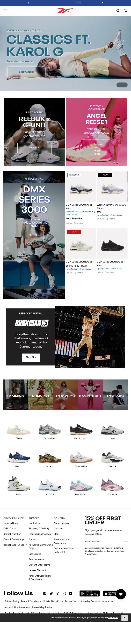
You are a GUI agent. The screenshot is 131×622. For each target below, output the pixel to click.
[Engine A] (112, 441)
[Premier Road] (50, 413)
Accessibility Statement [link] (17, 607)
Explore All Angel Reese (97, 135)
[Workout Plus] (81, 441)
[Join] (123, 541)
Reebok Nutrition (12, 534)
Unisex (69, 209)
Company (59, 518)
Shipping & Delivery (39, 528)
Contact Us (34, 523)
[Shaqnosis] (112, 469)
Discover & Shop (13, 518)
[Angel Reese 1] (81, 469)
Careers (58, 528)
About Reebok (61, 523)
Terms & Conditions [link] (31, 601)
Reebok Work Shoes (15, 545)
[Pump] (18, 469)
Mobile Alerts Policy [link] (53, 601)
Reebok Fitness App (13, 539)
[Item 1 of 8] (81, 172)
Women (100, 205)
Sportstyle (78, 209)
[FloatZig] (18, 441)
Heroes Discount (37, 570)
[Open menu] (5, 11)
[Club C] (18, 413)
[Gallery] (81, 172)
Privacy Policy (90, 554)
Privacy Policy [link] (12, 601)
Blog (56, 534)
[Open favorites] (121, 594)
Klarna (32, 539)
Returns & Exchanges (40, 534)
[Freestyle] (50, 441)
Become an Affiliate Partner (64, 550)
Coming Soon (10, 523)
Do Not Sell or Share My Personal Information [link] (89, 601)
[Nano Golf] (50, 469)
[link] (44, 593)
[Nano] (112, 413)
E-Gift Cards (9, 528)
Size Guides (35, 554)
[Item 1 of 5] (112, 229)
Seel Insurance (36, 559)
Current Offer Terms (39, 565)
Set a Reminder (74, 205)
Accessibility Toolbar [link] (42, 607)
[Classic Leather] (81, 413)
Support (34, 518)
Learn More (113, 618)
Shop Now (105, 58)
